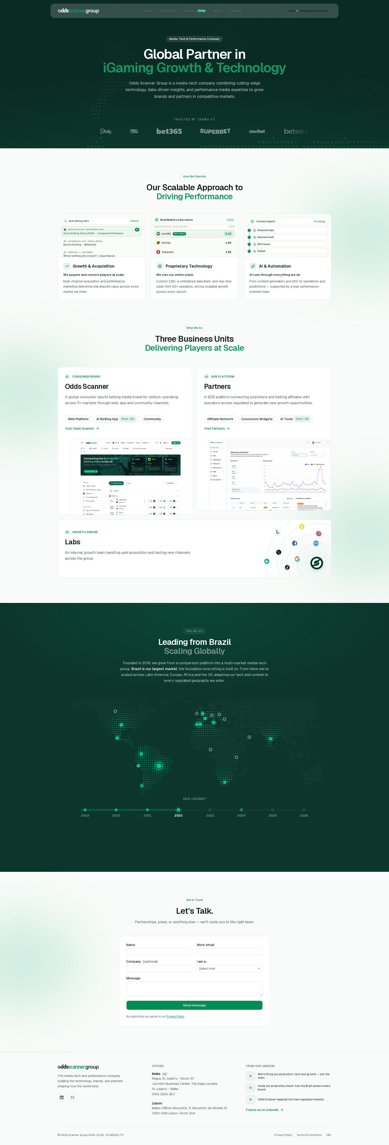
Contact (235, 7)
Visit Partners (214, 428)
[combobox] (230, 968)
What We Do (168, 7)
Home (147, 7)
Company (142, 961)
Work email (205, 944)
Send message (194, 1005)
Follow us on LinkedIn (262, 1110)
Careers (194, 7)
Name (130, 944)
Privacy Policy (175, 1016)
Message (133, 978)
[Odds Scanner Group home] (78, 7)
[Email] (72, 1097)
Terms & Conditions (308, 1135)
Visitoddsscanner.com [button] (306, 7)
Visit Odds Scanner (79, 428)
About (217, 7)
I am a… (202, 961)
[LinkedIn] (62, 1097)
